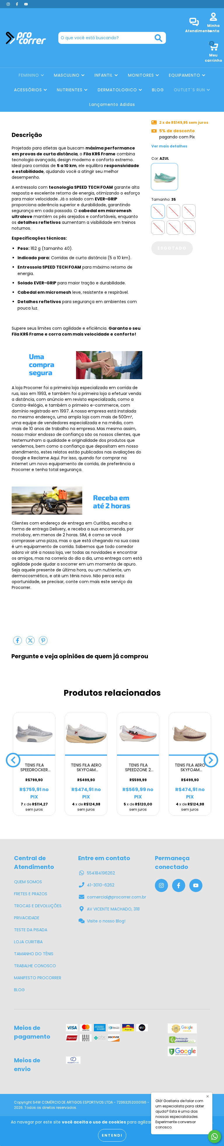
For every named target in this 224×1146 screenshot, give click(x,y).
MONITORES (141, 75)
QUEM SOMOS (28, 882)
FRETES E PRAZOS (30, 894)
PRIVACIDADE (26, 918)
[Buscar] (158, 38)
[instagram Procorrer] (8, 4)
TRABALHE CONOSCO (35, 966)
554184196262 (101, 873)
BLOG (158, 90)
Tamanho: (163, 199)
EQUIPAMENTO (185, 75)
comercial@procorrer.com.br (116, 897)
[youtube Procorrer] (26, 4)
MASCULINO (67, 75)
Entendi (112, 1135)
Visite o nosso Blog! (106, 921)
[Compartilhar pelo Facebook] (18, 643)
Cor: (160, 158)
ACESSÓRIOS (28, 90)
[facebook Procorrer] (17, 4)
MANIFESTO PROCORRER (37, 978)
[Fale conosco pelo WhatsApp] (214, 1136)
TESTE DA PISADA (30, 930)
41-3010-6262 (100, 885)
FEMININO (30, 75)
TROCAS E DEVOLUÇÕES (38, 906)
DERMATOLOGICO (118, 90)
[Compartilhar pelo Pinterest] (43, 643)
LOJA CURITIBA (28, 942)
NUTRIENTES (70, 90)
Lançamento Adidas (112, 104)
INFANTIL (104, 75)
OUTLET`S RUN (190, 90)
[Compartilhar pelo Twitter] (31, 643)
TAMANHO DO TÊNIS (33, 954)
